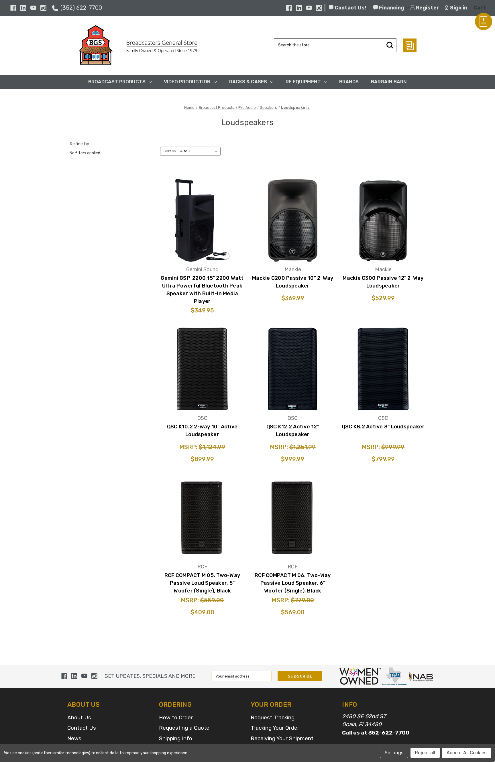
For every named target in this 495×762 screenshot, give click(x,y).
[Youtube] (33, 8)
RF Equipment (303, 81)
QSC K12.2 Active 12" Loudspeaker (292, 431)
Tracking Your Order (275, 727)
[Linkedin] (23, 8)
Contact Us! (349, 8)
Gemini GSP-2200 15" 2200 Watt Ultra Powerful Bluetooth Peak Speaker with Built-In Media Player (202, 289)
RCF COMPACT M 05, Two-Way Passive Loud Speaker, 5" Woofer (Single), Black (202, 583)
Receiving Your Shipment (282, 738)
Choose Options (293, 385)
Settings (394, 752)
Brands (349, 81)
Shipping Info (175, 738)
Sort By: (170, 151)
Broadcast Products (117, 81)
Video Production (187, 81)
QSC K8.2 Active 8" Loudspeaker (383, 427)
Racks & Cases (248, 81)
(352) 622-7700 (81, 7)
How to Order (176, 717)
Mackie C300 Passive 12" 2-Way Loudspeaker (383, 282)
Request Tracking (272, 717)
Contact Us (81, 727)
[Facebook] (13, 8)
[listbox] (199, 151)
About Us (79, 717)
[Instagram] (43, 8)
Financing (391, 8)
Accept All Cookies (466, 752)
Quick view (202, 203)
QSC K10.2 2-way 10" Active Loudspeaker (202, 431)
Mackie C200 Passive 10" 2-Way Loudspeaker (292, 282)
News (74, 738)
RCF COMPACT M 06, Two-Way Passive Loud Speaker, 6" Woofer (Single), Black (293, 583)
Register (427, 8)
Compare (200, 219)
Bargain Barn (389, 81)
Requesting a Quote (184, 727)
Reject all (425, 752)
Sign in (458, 8)
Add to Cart (202, 236)
